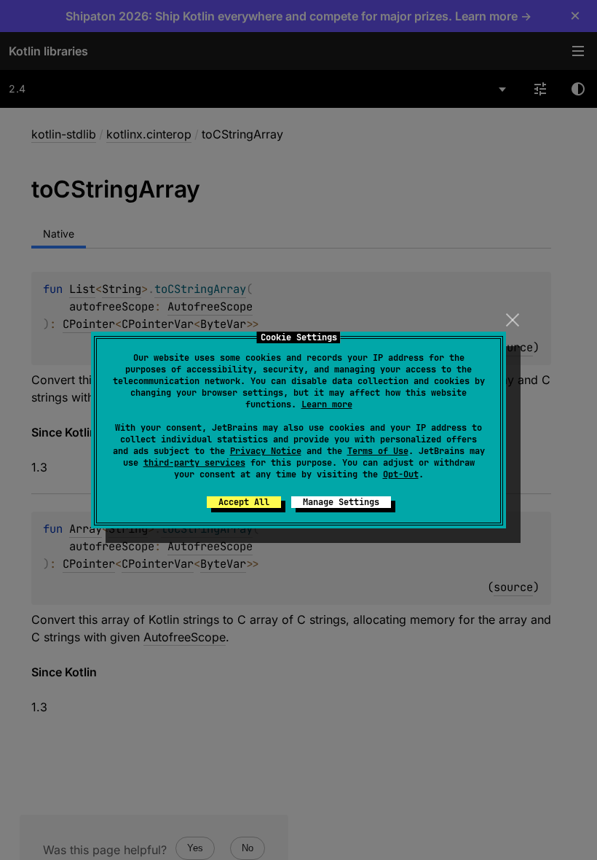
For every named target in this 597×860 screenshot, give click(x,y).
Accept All (243, 502)
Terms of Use (377, 451)
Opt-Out (401, 474)
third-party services (194, 463)
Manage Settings (341, 502)
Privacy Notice (265, 451)
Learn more (326, 404)
